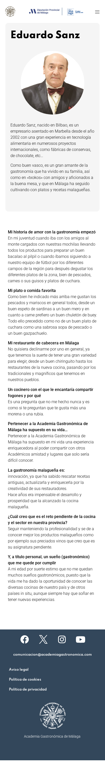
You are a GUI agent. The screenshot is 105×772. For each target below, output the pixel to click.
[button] (97, 12)
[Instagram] (62, 639)
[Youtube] (80, 639)
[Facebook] (24, 639)
